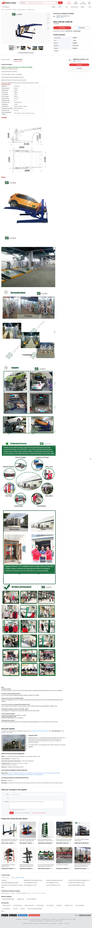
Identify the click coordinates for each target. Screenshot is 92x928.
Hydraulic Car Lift (30, 9)
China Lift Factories (6, 905)
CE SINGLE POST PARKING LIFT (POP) (76, 882)
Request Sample (76, 30)
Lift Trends (22, 908)
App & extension (74, 7)
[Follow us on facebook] (80, 915)
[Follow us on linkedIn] (90, 915)
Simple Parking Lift (22, 9)
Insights (74, 919)
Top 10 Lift (15, 908)
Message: (7, 801)
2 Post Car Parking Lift (14, 773)
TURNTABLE (4, 880)
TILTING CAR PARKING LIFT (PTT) (53, 885)
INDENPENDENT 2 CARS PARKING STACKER (33, 880)
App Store (5, 915)
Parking (14, 9)
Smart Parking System (20, 774)
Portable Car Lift (20, 899)
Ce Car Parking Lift (6, 908)
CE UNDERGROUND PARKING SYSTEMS (9, 882)
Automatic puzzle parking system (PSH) (54, 880)
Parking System (37, 773)
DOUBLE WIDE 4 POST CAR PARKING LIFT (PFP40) (12, 885)
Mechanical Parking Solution (8, 899)
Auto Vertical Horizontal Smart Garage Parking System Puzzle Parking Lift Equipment (46, 866)
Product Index (69, 919)
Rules (90, 7)
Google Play (13, 915)
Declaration (60, 923)
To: (8, 798)
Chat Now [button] (82, 27)
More (2, 911)
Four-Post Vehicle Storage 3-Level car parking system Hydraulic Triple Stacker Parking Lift (82, 866)
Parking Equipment (39, 774)
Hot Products (18, 919)
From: (7, 794)
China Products (25, 919)
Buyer (60, 7)
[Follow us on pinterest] (88, 915)
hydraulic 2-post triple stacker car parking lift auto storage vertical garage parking (26, 866)
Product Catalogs (20, 877)
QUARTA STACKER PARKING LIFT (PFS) (76, 885)
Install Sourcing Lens (35, 915)
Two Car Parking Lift (79, 905)
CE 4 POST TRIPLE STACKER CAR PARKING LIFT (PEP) (79, 880)
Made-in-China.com (40, 920)
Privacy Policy (66, 923)
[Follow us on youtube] (86, 915)
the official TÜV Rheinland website (40, 731)
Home (2, 9)
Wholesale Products (46, 919)
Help (67, 7)
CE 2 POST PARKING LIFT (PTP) (30, 882)
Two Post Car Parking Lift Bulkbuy (35, 908)
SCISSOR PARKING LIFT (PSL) (30, 885)
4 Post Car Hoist (45, 773)
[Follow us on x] (82, 915)
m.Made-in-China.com (49, 920)
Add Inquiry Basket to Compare (26, 52)
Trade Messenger (22, 915)
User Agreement (53, 923)
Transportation (8, 9)
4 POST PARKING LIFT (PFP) (52, 882)
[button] (56, 2)
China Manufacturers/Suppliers (35, 919)
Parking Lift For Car (69, 905)
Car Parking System (29, 774)
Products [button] (23, 2)
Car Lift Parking (50, 905)
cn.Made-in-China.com (59, 920)
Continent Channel (61, 919)
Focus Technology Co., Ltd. (37, 923)
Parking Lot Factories (29, 905)
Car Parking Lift (30, 773)
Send (12, 812)
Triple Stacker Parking (55, 773)
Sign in (89, 3)
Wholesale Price (54, 919)
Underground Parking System (7, 774)
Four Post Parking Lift (31, 899)
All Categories (6, 7)
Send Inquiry (62, 27)
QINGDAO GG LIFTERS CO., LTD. (63, 16)
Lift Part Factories (40, 905)
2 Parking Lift (59, 905)
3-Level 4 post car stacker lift (62, 864)
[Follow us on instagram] (84, 915)
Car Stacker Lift (23, 773)
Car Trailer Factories (17, 905)
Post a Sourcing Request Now (39, 812)
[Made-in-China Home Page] (8, 2)
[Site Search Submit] (60, 2)
